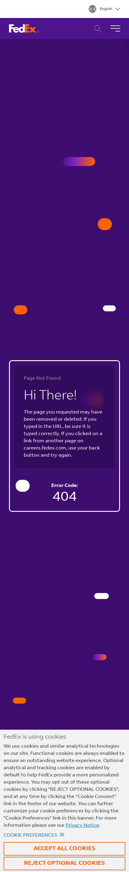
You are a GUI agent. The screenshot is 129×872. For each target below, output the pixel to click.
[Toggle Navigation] (115, 28)
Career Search (96, 28)
